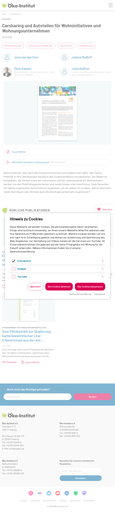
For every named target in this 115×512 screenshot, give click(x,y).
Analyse (21, 268)
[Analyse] (13, 269)
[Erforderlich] (13, 261)
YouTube (22, 276)
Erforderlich (24, 260)
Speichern (35, 286)
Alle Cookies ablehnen (59, 286)
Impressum (99, 294)
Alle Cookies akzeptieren (90, 286)
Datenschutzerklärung (22, 251)
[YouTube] (13, 277)
